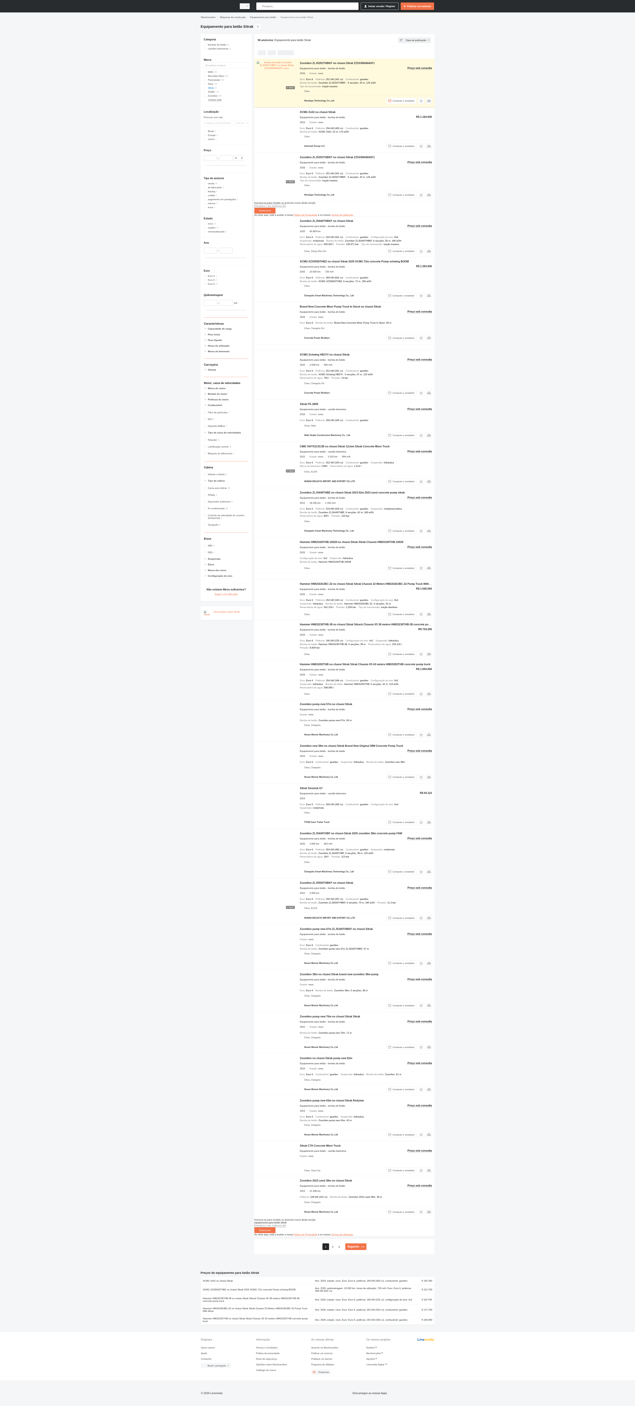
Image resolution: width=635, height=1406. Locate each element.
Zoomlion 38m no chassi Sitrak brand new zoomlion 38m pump (339, 974)
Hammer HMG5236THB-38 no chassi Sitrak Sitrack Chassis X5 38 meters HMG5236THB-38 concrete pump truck (370, 624)
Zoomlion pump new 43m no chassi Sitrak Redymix (332, 1100)
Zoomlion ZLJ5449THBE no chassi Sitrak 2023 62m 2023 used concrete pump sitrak (352, 492)
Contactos (206, 1359)
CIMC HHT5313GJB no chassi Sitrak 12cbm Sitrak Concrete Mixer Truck (345, 446)
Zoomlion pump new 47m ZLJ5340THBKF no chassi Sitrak (336, 929)
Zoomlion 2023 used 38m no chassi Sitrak (326, 1180)
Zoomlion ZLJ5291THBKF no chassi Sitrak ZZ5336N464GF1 (337, 63)
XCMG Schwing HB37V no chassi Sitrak (325, 354)
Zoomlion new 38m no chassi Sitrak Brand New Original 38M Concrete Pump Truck (351, 745)
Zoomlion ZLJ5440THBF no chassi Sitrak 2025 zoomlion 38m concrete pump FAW (351, 833)
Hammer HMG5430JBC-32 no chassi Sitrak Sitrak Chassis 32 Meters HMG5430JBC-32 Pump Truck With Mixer (368, 583)
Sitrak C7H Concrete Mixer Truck (320, 1145)
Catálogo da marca (266, 1370)
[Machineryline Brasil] (218, 6)
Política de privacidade (268, 1353)
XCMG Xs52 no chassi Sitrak (318, 112)
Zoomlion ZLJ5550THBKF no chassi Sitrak (326, 882)
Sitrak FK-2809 (309, 404)
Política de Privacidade (305, 215)
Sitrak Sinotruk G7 (311, 788)
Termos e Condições (266, 1347)
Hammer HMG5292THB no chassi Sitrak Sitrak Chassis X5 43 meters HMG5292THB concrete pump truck (365, 664)
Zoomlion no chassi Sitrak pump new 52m (326, 1058)
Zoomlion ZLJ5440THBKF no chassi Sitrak (326, 221)
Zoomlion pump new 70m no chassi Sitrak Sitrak (330, 1016)
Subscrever (265, 210)
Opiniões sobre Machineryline (271, 1364)
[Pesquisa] (259, 6)
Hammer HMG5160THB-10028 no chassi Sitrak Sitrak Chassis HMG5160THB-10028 (351, 542)
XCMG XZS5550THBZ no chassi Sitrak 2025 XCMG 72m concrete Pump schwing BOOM (354, 261)
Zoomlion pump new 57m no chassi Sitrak (326, 704)
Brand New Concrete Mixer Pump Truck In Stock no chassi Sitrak (340, 306)
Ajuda (204, 1353)
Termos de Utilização (342, 215)
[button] (421, 101)
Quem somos (208, 1347)
